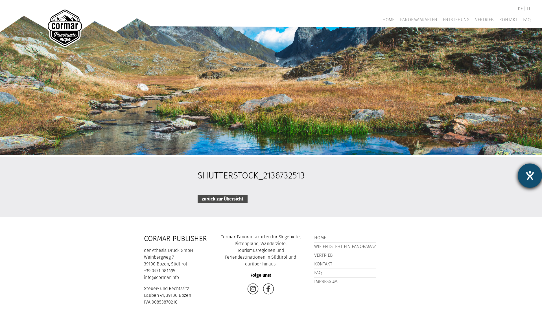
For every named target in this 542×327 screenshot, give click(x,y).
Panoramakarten (418, 20)
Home (388, 20)
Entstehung (456, 20)
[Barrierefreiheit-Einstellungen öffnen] (530, 176)
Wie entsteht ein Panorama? (345, 247)
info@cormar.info (161, 278)
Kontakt (508, 20)
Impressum (326, 282)
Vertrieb (484, 20)
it (529, 9)
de (520, 9)
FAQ (527, 20)
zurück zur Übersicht (222, 199)
